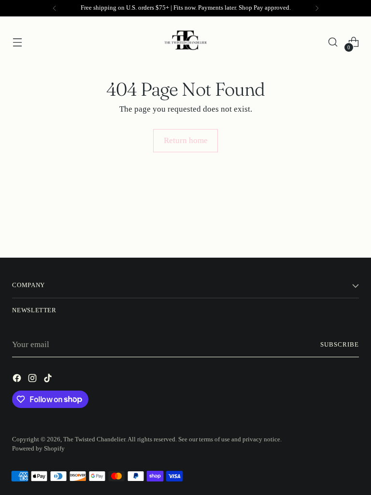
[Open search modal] (333, 42)
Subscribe (339, 344)
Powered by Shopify (38, 448)
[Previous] (54, 8)
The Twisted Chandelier (94, 439)
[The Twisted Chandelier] (185, 42)
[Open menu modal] (17, 42)
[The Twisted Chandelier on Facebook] (18, 380)
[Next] (317, 8)
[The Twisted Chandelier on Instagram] (33, 380)
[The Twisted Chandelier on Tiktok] (49, 380)
